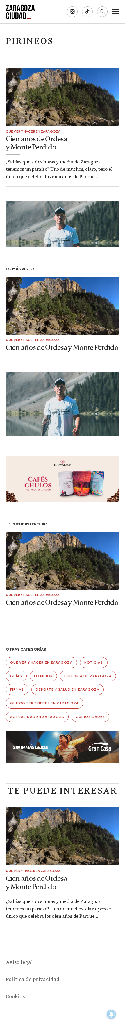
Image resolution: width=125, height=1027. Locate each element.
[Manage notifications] (111, 1014)
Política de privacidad (33, 979)
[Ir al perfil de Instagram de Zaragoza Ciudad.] (72, 12)
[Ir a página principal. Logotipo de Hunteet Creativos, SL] (20, 11)
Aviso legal (19, 962)
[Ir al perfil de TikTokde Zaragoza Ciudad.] (87, 12)
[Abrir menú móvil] (115, 11)
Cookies (15, 996)
